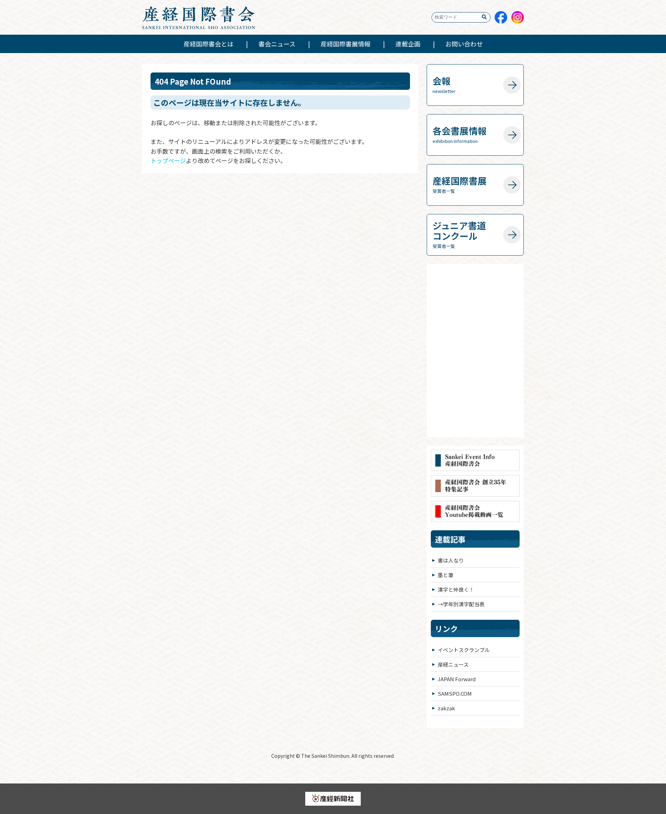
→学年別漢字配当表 (461, 604)
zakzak (446, 708)
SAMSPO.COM (455, 693)
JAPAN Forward (457, 679)
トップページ (168, 160)
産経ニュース (453, 664)
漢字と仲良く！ (456, 589)
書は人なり (451, 560)
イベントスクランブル (464, 649)
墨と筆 (445, 575)
